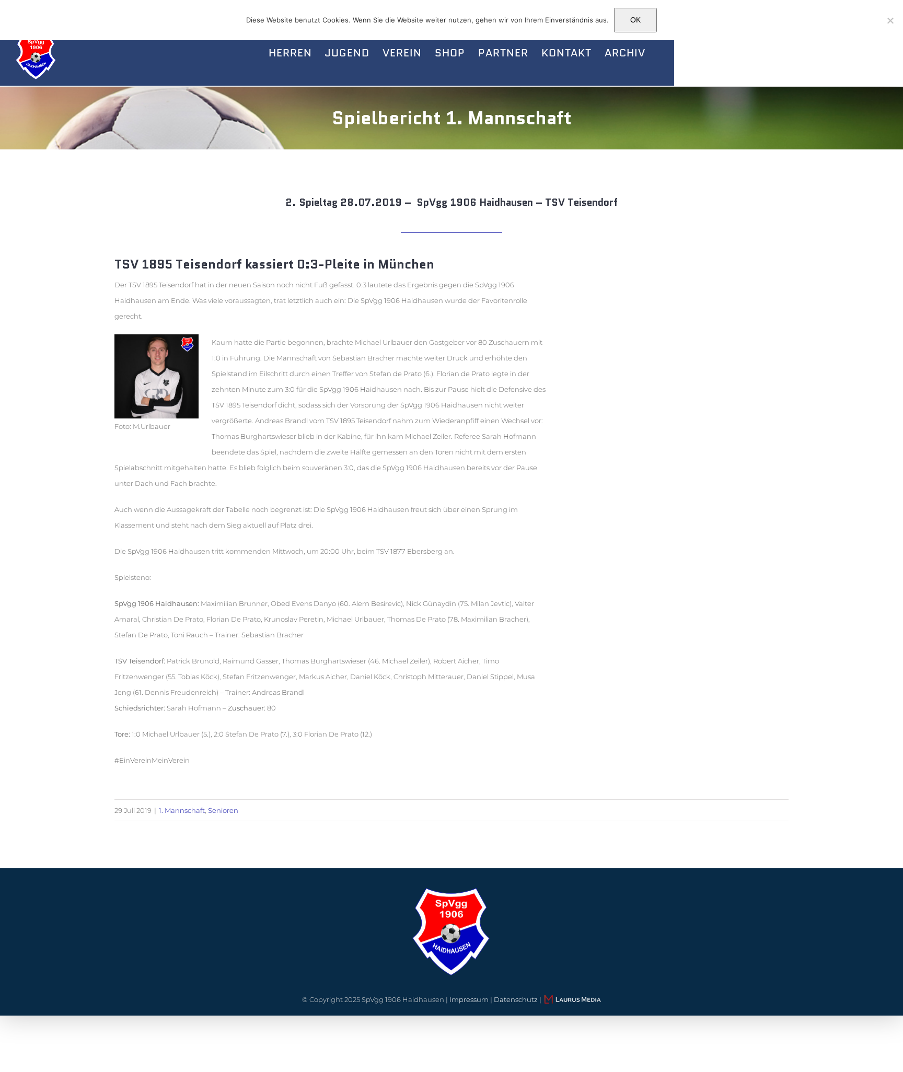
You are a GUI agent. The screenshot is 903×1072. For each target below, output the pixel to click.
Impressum (469, 999)
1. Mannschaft (182, 810)
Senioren (223, 810)
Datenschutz (516, 999)
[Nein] (890, 20)
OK (635, 20)
